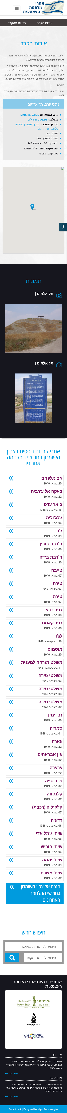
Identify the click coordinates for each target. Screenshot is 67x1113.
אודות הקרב (44, 22)
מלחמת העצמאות (29, 115)
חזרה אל (40, 893)
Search (12, 957)
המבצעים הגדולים (38, 119)
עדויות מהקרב (17, 22)
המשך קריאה (12, 1073)
